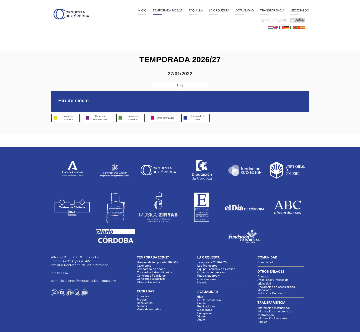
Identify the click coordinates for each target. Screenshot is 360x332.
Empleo (202, 303)
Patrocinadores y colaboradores (208, 277)
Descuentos (144, 303)
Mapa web (264, 290)
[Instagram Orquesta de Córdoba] (77, 293)
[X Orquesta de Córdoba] (54, 294)
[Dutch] (270, 27)
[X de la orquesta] (268, 21)
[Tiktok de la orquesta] (263, 20)
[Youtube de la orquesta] (285, 20)
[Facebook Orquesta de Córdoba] (69, 293)
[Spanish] (303, 27)
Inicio (142, 10)
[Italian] (292, 27)
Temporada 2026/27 (167, 10)
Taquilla (196, 10)
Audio (201, 319)
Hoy (180, 85)
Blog (200, 296)
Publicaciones (206, 306)
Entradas (143, 296)
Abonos (142, 306)
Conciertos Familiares (151, 275)
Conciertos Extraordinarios (154, 272)
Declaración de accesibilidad (276, 286)
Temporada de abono (151, 269)
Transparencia (272, 10)
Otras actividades (148, 282)
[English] (276, 27)
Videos (201, 316)
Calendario (144, 265)
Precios (142, 299)
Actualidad (244, 10)
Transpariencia (271, 302)
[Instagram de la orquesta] (279, 20)
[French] (281, 27)
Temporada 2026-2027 (212, 262)
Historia (202, 282)
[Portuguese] (297, 27)
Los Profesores (207, 265)
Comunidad (265, 262)
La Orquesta (219, 10)
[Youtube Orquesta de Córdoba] (84, 293)
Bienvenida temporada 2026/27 (157, 262)
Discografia (204, 309)
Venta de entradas (149, 309)
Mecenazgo (299, 10)
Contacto (263, 276)
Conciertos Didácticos (151, 278)
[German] (287, 27)
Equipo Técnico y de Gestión (216, 269)
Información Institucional (274, 308)
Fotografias (204, 313)
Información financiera (272, 318)
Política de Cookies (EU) (274, 293)
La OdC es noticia (209, 300)
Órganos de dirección (211, 272)
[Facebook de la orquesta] (274, 20)
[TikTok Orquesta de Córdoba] (62, 294)
